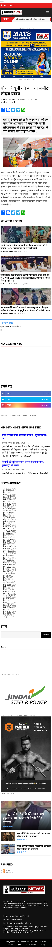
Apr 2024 (7, 539)
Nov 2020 (7, 613)
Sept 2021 (7, 595)
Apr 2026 (7, 496)
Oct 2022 (7, 571)
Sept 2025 (7, 508)
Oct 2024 (7, 528)
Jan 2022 (7, 588)
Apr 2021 (7, 604)
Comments (9, 872)
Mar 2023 (7, 562)
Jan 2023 (7, 566)
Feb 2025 (7, 521)
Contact (10, 944)
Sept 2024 (7, 530)
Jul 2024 (6, 534)
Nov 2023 (7, 548)
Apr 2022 (7, 582)
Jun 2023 (7, 557)
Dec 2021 (7, 589)
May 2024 (7, 537)
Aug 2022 (7, 575)
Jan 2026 (7, 501)
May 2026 (7, 494)
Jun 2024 (7, 535)
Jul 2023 (6, 555)
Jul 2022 (6, 577)
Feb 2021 (7, 607)
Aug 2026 (7, 489)
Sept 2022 (7, 573)
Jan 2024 (7, 544)
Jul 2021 (6, 598)
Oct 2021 (7, 593)
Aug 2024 (7, 532)
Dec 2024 (7, 525)
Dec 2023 (7, 546)
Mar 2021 (7, 606)
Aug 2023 (7, 553)
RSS (26, 944)
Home (33, 944)
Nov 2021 (7, 591)
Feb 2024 (7, 543)
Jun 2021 (7, 600)
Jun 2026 (7, 492)
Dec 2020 (7, 611)
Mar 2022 (7, 584)
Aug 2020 (7, 616)
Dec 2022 (7, 568)
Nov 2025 (7, 505)
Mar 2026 (7, 498)
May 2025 (7, 516)
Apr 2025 (7, 517)
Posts (7, 870)
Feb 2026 (7, 499)
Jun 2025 (7, 514)
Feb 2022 (7, 586)
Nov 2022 (7, 570)
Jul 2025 (6, 512)
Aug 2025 (7, 510)
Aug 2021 (7, 597)
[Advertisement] (26, 659)
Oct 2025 (7, 507)
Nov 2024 (7, 526)
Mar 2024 (7, 541)
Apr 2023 (7, 561)
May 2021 (7, 602)
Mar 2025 (7, 519)
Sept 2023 (7, 552)
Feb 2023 (7, 564)
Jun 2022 (7, 579)
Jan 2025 (7, 523)
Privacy (42, 944)
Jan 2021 (7, 609)
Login (19, 944)
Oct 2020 (7, 615)
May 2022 (7, 580)
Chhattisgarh (44, 19)
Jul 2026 (6, 490)
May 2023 (7, 559)
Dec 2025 (7, 503)
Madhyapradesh (8, 102)
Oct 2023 (7, 550)
